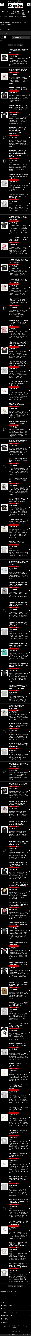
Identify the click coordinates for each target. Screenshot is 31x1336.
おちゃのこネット (13, 1334)
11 (18, 45)
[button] (2, 4)
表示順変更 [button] (18, 37)
